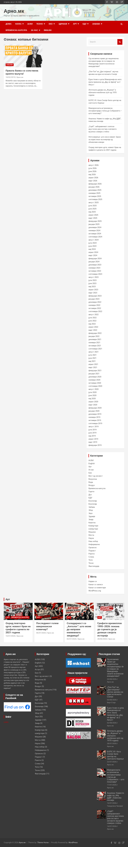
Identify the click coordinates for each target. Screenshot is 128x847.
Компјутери (93, 526)
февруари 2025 (95, 221)
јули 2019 (92, 430)
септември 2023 (95, 274)
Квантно (92, 523)
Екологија (92, 501)
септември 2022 (95, 311)
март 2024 (92, 255)
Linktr (6, 722)
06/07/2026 (41, 633)
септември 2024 (95, 237)
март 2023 (92, 293)
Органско (92, 547)
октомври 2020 (94, 383)
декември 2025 (94, 190)
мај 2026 (92, 174)
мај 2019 (92, 436)
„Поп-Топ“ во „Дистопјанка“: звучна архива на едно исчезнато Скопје (115, 692)
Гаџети (91, 491)
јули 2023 (92, 280)
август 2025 (93, 202)
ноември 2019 (94, 417)
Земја (90, 519)
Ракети (91, 554)
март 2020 (92, 405)
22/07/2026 (111, 762)
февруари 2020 (95, 408)
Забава (96, 24)
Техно (39, 24)
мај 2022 (92, 324)
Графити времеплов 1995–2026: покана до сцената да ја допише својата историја (109, 629)
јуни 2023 (92, 283)
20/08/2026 (111, 679)
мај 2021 (92, 361)
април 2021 (93, 364)
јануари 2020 (93, 411)
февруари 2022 (95, 333)
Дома (9, 24)
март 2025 (92, 218)
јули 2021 (92, 355)
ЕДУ (84, 24)
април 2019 (93, 439)
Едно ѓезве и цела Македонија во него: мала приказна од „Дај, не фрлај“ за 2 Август (105, 82)
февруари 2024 (95, 258)
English (48, 30)
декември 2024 (94, 227)
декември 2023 (94, 265)
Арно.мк (14, 11)
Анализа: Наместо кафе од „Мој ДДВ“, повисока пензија (115, 796)
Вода (90, 482)
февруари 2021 (95, 370)
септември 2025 (95, 199)
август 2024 (93, 240)
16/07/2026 (111, 803)
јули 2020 (92, 392)
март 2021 (92, 367)
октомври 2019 (94, 420)
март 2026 (92, 181)
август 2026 (93, 165)
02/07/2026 (71, 639)
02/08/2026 (111, 723)
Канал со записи (95, 584)
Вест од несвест (95, 476)
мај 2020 (92, 398)
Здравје (62, 24)
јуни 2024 (92, 246)
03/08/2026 (111, 700)
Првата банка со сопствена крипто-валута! (22, 72)
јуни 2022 (92, 321)
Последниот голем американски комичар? (47, 626)
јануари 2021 (93, 374)
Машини (92, 532)
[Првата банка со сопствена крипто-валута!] (23, 55)
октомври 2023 (94, 271)
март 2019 (92, 442)
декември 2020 (94, 377)
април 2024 (93, 252)
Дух (90, 495)
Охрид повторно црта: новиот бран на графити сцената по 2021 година (18, 628)
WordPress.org (94, 591)
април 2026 (93, 177)
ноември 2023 (94, 268)
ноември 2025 (94, 193)
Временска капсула (16, 30)
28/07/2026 (111, 743)
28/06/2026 (102, 639)
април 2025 (93, 215)
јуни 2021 (92, 358)
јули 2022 (92, 318)
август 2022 (93, 314)
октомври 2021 (94, 346)
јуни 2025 (92, 209)
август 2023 (93, 277)
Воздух (91, 485)
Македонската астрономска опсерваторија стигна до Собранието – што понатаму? (105, 111)
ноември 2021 (94, 342)
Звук (90, 513)
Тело (90, 560)
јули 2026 (92, 168)
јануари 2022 (93, 336)
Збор (90, 510)
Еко (51, 24)
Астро (91, 470)
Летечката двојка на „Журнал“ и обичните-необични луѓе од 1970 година (102, 92)
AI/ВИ (30, 24)
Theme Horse (43, 842)
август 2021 (93, 352)
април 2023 (93, 290)
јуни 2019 (92, 433)
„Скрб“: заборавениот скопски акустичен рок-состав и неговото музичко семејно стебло (102, 129)
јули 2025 (92, 205)
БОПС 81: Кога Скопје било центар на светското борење (115, 755)
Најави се (92, 581)
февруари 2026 (95, 184)
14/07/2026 (111, 826)
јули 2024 (92, 243)
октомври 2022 (94, 308)
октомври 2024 (94, 234)
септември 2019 (95, 423)
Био (90, 473)
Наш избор (93, 541)
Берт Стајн (111, 702)
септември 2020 (95, 386)
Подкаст (92, 551)
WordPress (73, 842)
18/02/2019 (10, 77)
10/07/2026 (10, 636)
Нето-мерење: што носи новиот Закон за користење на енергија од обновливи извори (104, 139)
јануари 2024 (93, 262)
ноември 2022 (94, 305)
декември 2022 (94, 302)
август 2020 (93, 389)
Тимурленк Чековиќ (115, 806)
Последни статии (109, 654)
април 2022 (93, 327)
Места (91, 535)
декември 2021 (94, 339)
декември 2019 (94, 414)
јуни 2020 (92, 395)
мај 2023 (92, 286)
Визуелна (92, 479)
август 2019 (93, 426)
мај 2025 (92, 212)
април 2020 (93, 402)
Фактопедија (93, 566)
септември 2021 (95, 349)
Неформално (94, 544)
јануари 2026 (93, 187)
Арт (75, 24)
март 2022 (92, 330)
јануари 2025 (93, 224)
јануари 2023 (93, 299)
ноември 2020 (94, 380)
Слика (91, 557)
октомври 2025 (94, 196)
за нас (34, 30)
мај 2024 (92, 249)
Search (119, 42)
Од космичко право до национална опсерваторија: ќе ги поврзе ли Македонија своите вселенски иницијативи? (115, 667)
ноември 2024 (94, 230)
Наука (18, 24)
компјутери (93, 529)
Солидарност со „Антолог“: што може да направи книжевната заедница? (79, 629)
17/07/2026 (111, 785)
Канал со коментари (97, 587)
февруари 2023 (95, 296)
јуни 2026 (92, 171)
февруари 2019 (95, 445)
